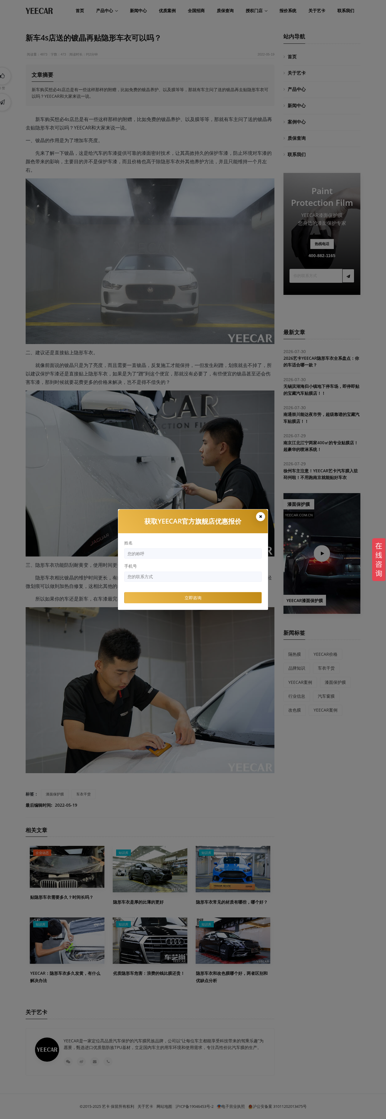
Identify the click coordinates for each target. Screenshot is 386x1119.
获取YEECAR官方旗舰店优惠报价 (193, 520)
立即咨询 (193, 598)
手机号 (130, 566)
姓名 (128, 543)
